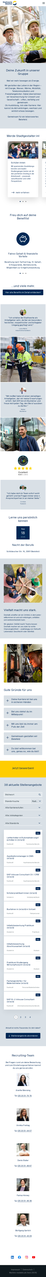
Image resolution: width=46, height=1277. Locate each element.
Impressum (15, 1269)
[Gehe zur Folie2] (21, 60)
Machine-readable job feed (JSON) (23, 1273)
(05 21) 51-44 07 (25, 1131)
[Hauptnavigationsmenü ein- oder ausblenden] (43, 3)
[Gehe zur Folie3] (24, 60)
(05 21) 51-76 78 (25, 1096)
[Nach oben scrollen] (11, 3)
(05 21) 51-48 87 (25, 1166)
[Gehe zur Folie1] (18, 60)
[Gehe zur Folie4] (27, 60)
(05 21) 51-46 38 (25, 1201)
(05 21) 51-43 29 (25, 1236)
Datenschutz (28, 1269)
